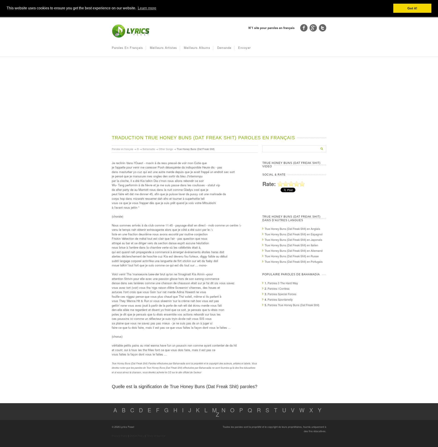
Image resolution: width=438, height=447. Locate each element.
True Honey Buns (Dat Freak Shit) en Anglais (292, 229)
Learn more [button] (147, 8)
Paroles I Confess (278, 288)
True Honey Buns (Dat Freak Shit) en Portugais (294, 261)
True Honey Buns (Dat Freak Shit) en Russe (292, 256)
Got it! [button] (412, 8)
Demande (224, 47)
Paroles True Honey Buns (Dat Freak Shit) (293, 305)
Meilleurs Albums (197, 47)
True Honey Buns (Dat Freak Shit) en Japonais (293, 240)
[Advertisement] (219, 100)
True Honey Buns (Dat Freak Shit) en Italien (291, 245)
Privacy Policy (120, 435)
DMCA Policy (137, 435)
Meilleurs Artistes (163, 47)
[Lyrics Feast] (131, 36)
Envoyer (244, 47)
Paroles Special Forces (282, 294)
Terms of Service (155, 435)
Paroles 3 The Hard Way (283, 283)
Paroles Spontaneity (280, 299)
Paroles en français (127, 47)
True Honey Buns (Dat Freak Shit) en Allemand (294, 250)
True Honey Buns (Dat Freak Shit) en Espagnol (294, 234)
